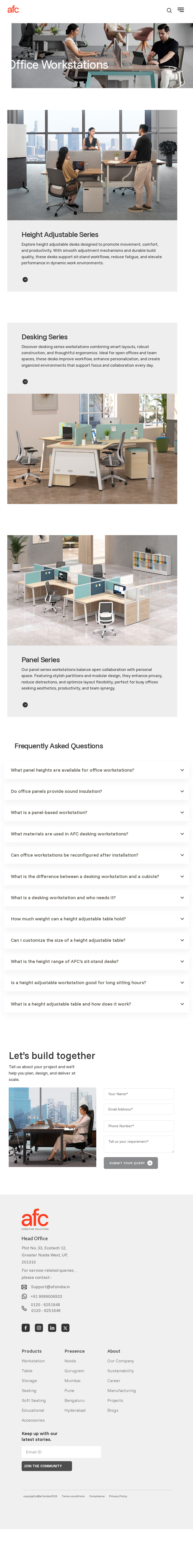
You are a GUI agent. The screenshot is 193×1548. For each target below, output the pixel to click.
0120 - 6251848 (45, 1303)
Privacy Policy (118, 1496)
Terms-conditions (73, 1496)
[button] (180, 9)
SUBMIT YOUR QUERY (130, 1163)
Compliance (97, 1496)
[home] (13, 9)
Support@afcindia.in (50, 1285)
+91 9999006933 (46, 1294)
